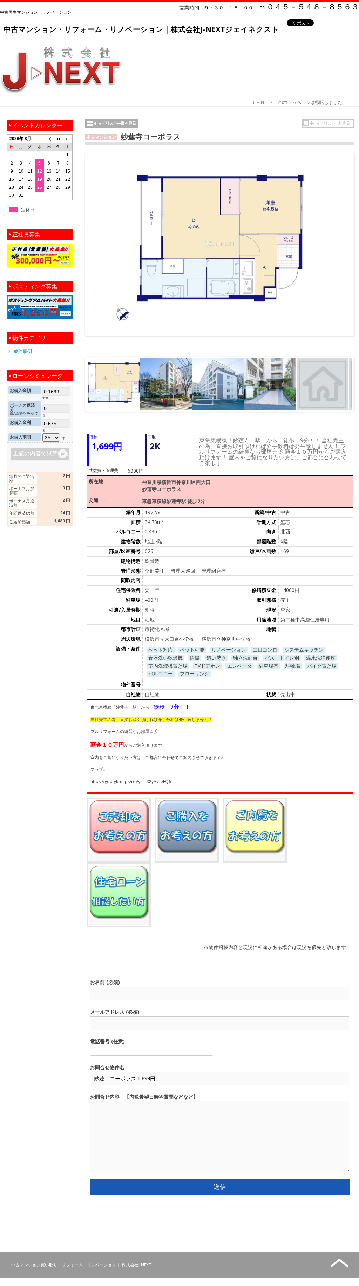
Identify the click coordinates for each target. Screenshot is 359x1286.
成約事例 (23, 351)
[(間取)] (114, 384)
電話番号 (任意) (107, 1041)
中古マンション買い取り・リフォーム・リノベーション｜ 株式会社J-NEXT (81, 1265)
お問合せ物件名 (107, 1067)
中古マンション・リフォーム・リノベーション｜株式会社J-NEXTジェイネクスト (141, 29)
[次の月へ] (68, 139)
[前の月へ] (49, 139)
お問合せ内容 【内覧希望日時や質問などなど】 (144, 1096)
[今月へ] (58, 139)
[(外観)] (166, 384)
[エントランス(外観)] (270, 384)
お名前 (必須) (105, 982)
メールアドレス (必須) (115, 1011)
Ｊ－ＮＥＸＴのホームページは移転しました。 (299, 102)
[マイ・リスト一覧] (111, 123)
